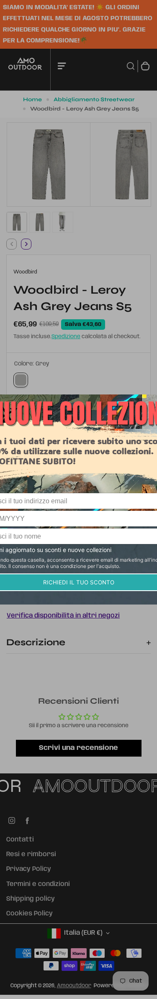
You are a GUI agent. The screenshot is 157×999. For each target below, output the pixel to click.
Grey (20, 380)
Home (32, 99)
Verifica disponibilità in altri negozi (63, 616)
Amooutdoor (74, 985)
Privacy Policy (28, 869)
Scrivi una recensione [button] (78, 748)
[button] (16, 222)
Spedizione (65, 336)
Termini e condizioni (38, 884)
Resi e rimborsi (31, 854)
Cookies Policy (29, 913)
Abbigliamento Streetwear (94, 99)
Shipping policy (30, 899)
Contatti (20, 839)
